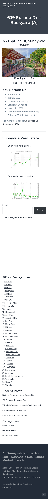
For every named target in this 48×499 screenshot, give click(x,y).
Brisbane (8, 287)
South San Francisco (14, 376)
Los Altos (9, 315)
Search (5, 205)
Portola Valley (11, 348)
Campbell (8, 294)
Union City (10, 382)
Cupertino (8, 297)
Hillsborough (10, 312)
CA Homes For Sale (9, 484)
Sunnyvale (9, 379)
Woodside (9, 385)
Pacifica (8, 342)
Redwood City (12, 351)
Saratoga (9, 373)
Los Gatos (9, 321)
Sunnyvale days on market (21, 176)
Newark (9, 339)
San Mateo (10, 367)
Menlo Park (10, 324)
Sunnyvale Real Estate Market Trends (23, 458)
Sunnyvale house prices (19, 146)
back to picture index (24, 83)
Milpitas (8, 330)
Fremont (8, 309)
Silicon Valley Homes (24, 484)
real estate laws (9, 430)
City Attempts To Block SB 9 (14, 415)
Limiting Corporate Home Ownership (18, 395)
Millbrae (8, 327)
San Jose (9, 364)
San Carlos (10, 361)
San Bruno (10, 358)
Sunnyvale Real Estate (20, 138)
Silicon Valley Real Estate (26, 468)
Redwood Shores (13, 355)
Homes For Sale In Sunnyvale (19, 3)
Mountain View (11, 336)
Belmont (8, 284)
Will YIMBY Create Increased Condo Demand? (22, 405)
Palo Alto (10, 345)
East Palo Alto (10, 303)
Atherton (8, 281)
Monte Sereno (11, 333)
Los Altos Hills (11, 318)
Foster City (9, 306)
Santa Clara (10, 370)
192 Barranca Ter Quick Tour (14, 400)
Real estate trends (10, 435)
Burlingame (9, 290)
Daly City (8, 300)
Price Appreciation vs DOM (14, 410)
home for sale (8, 425)
